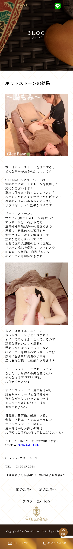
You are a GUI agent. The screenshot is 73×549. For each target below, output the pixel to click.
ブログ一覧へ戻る (36, 501)
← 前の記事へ (21, 489)
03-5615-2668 (57, 543)
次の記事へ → (51, 489)
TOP (63, 534)
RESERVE (21, 543)
